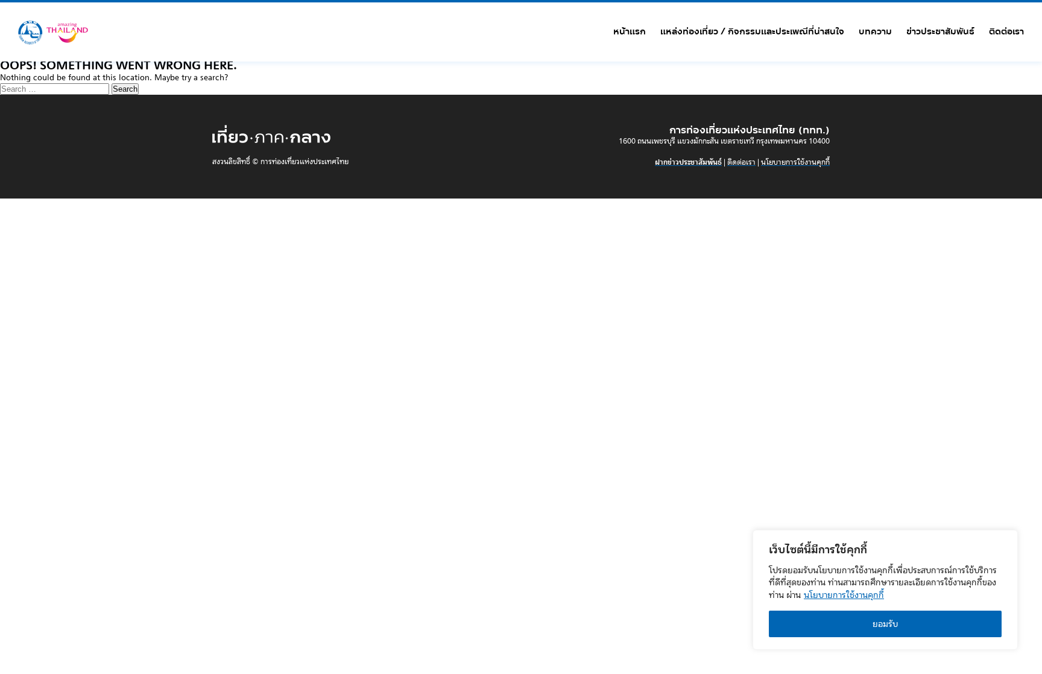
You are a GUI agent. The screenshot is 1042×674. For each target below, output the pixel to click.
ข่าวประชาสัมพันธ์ (940, 31)
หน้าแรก (629, 31)
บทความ (875, 31)
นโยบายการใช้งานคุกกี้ (844, 595)
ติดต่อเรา (1006, 31)
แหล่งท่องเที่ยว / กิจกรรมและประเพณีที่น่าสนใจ (752, 31)
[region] (885, 590)
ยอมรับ (885, 624)
